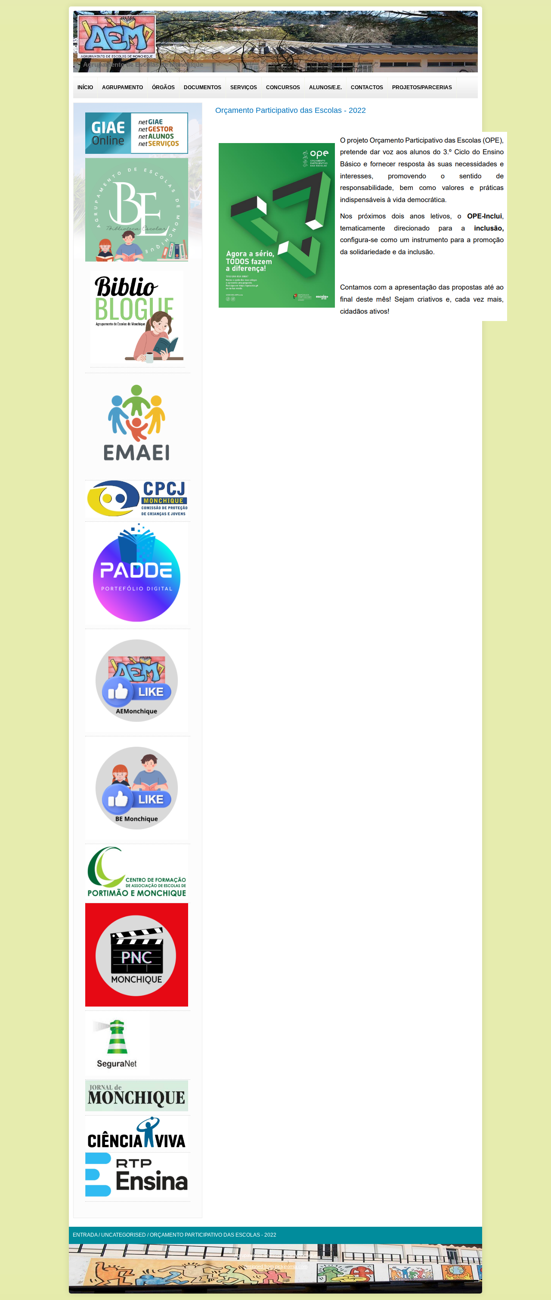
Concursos (283, 87)
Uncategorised (123, 1235)
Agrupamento (122, 87)
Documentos (202, 87)
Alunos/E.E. (325, 87)
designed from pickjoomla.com (275, 1266)
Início (85, 87)
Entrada (85, 1235)
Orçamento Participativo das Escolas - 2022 (290, 110)
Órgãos (163, 87)
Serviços (243, 87)
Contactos (367, 87)
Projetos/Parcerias (422, 87)
